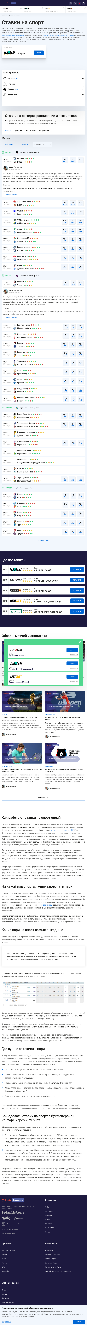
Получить (72, 650)
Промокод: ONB (74, 654)
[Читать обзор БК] (16, 650)
